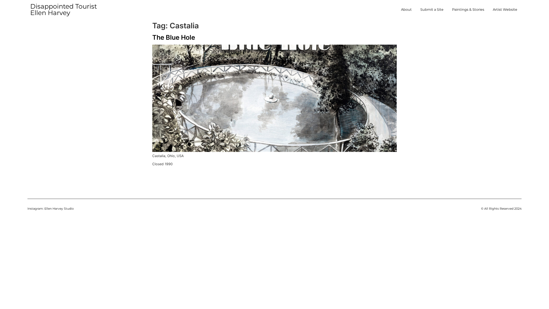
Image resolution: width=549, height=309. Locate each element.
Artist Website (505, 10)
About (406, 10)
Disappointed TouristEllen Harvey (63, 9)
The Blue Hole (173, 37)
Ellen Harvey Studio (59, 209)
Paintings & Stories (468, 10)
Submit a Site (431, 10)
